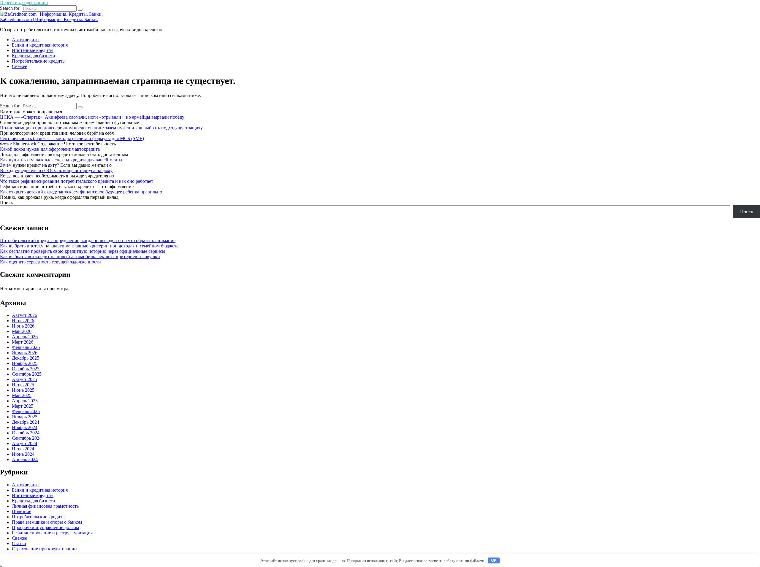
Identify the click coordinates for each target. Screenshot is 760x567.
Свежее (19, 66)
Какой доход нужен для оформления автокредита (50, 149)
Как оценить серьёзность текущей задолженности (50, 261)
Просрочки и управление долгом (45, 527)
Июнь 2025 (23, 390)
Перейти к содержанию (24, 2)
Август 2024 (24, 443)
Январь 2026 (24, 352)
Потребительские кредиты (39, 60)
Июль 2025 (23, 384)
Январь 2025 (24, 416)
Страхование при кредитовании (44, 548)
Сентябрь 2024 (27, 438)
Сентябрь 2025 (27, 374)
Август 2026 (24, 315)
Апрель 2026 (25, 336)
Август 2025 (24, 379)
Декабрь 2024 (25, 422)
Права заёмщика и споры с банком (47, 522)
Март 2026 (22, 341)
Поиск (6, 202)
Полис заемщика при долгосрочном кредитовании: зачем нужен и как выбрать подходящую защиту (101, 127)
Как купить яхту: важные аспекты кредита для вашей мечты (61, 159)
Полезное (21, 511)
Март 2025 (22, 406)
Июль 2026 (23, 320)
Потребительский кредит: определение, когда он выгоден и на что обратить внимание (87, 240)
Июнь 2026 (23, 325)
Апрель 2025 (25, 400)
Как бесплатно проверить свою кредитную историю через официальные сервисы (82, 251)
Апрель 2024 (25, 459)
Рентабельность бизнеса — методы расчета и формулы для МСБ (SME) (72, 138)
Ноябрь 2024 (24, 427)
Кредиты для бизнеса (33, 55)
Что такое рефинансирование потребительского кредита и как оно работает (76, 181)
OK (494, 560)
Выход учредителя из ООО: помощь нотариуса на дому (56, 170)
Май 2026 (21, 331)
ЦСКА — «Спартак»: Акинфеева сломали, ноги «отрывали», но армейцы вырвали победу (92, 117)
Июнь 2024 (23, 454)
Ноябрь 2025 (24, 363)
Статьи (19, 543)
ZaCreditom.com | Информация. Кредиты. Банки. (49, 19)
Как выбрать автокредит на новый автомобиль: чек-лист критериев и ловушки (80, 256)
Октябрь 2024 (25, 432)
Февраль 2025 (26, 411)
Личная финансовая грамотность (45, 506)
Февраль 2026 (26, 347)
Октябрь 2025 (25, 368)
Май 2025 (21, 395)
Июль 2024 (23, 448)
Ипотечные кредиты (32, 50)
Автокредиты (25, 39)
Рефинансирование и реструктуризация (52, 532)
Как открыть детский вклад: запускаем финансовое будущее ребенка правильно (81, 191)
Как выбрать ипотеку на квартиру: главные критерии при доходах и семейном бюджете (89, 245)
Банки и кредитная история (40, 44)
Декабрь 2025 (25, 357)
